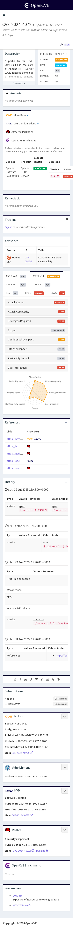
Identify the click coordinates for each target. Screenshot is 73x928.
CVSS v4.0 (15, 276)
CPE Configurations (25, 123)
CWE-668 (18, 895)
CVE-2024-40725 (18, 24)
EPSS (33, 293)
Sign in (8, 227)
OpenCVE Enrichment (23, 140)
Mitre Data (19, 115)
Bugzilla (41, 850)
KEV (11, 293)
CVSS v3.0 (15, 284)
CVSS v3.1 (46, 276)
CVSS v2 (41, 284)
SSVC (57, 293)
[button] (4, 15)
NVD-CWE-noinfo (22, 905)
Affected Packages (22, 132)
